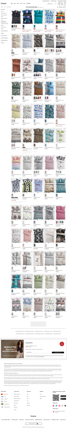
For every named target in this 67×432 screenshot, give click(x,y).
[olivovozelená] (51, 50)
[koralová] (16, 26)
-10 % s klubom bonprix (45, 0)
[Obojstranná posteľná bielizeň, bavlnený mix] (38, 65)
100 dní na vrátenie (53, 0)
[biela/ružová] (57, 268)
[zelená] (59, 50)
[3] (17, 72)
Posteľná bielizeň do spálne (20, 331)
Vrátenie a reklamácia (17, 398)
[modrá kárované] (46, 97)
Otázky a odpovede (17, 394)
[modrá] (46, 26)
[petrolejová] (59, 313)
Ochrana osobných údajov (6, 419)
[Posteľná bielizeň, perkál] (16, 185)
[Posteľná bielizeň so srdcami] (16, 258)
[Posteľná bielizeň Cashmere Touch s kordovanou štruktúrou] (16, 65)
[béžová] (12, 50)
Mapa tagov (28, 405)
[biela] (49, 50)
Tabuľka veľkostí (16, 400)
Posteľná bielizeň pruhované (20, 333)
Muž (27, 396)
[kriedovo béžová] (14, 74)
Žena (27, 394)
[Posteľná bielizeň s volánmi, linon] (49, 65)
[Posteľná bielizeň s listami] (38, 281)
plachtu (52, 375)
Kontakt (15, 409)
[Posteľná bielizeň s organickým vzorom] (38, 304)
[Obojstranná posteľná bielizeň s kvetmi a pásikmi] (60, 281)
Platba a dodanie (16, 396)
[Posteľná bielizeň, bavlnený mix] (16, 16)
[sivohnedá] (23, 268)
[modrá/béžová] (36, 97)
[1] (15, 72)
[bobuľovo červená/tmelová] (38, 97)
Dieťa (27, 398)
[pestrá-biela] (23, 120)
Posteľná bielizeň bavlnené (57, 331)
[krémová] (23, 97)
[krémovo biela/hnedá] (12, 222)
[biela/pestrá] (46, 313)
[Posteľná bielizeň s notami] (60, 88)
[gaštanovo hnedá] (12, 74)
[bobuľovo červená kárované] (48, 97)
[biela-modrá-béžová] (23, 313)
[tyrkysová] (46, 145)
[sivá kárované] (46, 74)
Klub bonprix (16, 403)
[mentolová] (57, 195)
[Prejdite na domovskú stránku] (6, 3)
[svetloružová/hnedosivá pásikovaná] (14, 145)
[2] (16, 72)
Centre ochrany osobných (29, 419)
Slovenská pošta (6, 404)
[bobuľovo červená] (61, 50)
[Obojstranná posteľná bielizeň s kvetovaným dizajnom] (60, 235)
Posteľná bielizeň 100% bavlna (29, 331)
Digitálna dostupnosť (38, 419)
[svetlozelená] (36, 172)
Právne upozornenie (46, 419)
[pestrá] (57, 26)
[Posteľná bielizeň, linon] (16, 41)
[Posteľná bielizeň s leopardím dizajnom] (38, 135)
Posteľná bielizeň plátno (57, 333)
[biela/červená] (23, 245)
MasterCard (6, 394)
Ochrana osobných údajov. (40, 356)
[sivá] (57, 50)
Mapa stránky (21, 419)
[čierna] (12, 26)
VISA (4, 396)
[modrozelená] (35, 26)
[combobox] (51, 4)
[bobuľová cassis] (57, 222)
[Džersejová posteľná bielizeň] (49, 212)
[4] (17, 142)
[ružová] (53, 50)
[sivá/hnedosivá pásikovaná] (12, 145)
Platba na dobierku (7, 407)
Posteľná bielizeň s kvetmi (48, 331)
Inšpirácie (28, 403)
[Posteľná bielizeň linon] (38, 41)
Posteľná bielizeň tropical (48, 333)
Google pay (6, 398)
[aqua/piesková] (61, 172)
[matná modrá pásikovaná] (23, 50)
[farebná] (57, 120)
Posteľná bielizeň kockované (30, 333)
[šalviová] (14, 26)
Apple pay (5, 401)
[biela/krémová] (59, 172)
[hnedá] (35, 50)
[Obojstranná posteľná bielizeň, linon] (27, 16)
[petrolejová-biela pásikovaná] (35, 74)
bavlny (33, 377)
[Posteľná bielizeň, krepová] (27, 111)
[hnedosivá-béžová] (35, 313)
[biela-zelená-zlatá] (46, 290)
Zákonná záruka (62, 419)
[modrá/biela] (35, 120)
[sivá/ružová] (12, 313)
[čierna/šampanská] (57, 245)
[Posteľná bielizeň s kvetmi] (49, 281)
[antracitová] (46, 50)
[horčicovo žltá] (48, 50)
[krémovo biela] (23, 222)
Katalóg (15, 405)
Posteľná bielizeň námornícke (39, 333)
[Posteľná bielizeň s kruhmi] (60, 41)
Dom (27, 400)
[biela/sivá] (57, 172)
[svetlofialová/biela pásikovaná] (40, 74)
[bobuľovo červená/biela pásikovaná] (38, 74)
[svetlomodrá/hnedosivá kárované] (14, 120)
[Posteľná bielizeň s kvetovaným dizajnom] (49, 185)
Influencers (15, 407)
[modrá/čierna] (23, 26)
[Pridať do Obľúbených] (21, 10)
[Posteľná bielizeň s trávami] (27, 212)
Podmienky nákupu (15, 419)
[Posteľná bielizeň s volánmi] (60, 212)
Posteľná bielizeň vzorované (39, 331)
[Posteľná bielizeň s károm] (16, 111)
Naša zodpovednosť (43, 396)
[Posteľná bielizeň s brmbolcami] (49, 235)
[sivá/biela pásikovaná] (36, 74)
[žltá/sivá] (40, 97)
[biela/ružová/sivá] (23, 290)
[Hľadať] (56, 4)
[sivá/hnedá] (35, 97)
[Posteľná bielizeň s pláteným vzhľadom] (49, 41)
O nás (40, 394)
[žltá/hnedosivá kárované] (12, 120)
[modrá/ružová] (35, 195)
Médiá (41, 398)
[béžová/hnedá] (23, 145)
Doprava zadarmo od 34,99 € (62, 0)
